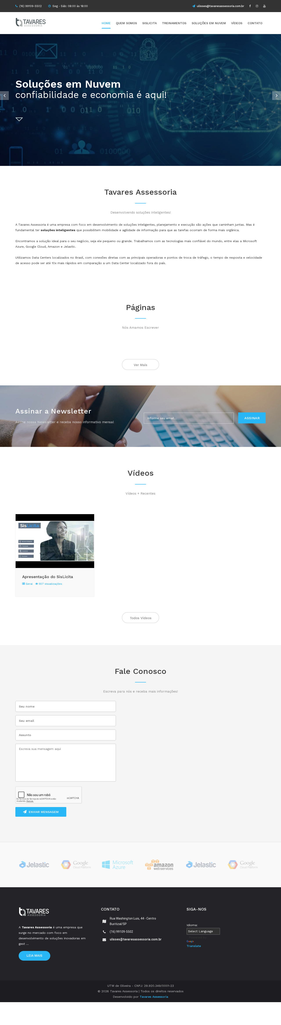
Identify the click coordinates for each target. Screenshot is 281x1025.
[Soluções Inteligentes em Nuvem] (38, 23)
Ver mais (140, 365)
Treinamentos (174, 23)
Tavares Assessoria (154, 996)
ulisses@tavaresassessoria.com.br (220, 6)
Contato (255, 23)
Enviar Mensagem (44, 812)
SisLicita (149, 23)
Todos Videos (140, 618)
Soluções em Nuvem (209, 23)
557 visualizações (50, 583)
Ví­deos (236, 23)
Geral (29, 583)
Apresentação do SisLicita (47, 576)
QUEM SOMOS (126, 23)
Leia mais (34, 956)
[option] (140, 100)
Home (106, 23)
